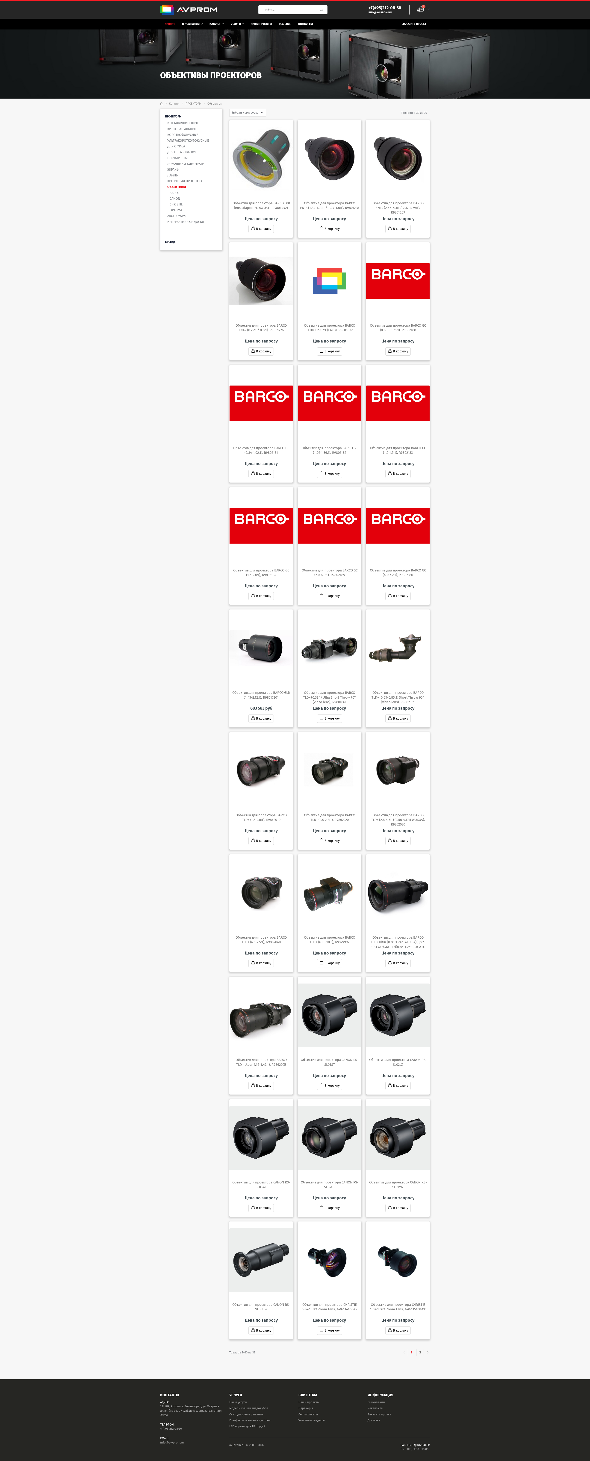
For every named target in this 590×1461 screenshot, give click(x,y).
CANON (175, 199)
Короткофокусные (182, 135)
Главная (169, 24)
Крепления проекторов (186, 181)
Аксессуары (176, 216)
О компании (191, 24)
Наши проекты (261, 24)
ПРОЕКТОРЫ (193, 103)
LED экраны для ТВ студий (247, 1426)
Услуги (236, 24)
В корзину (263, 229)
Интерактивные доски (185, 222)
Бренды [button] (170, 241)
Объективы (176, 187)
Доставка (374, 1420)
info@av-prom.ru (172, 1442)
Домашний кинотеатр (185, 164)
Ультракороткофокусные (188, 141)
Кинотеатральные (181, 129)
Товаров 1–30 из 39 (414, 112)
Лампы (172, 175)
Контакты (305, 24)
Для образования (181, 152)
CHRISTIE (176, 204)
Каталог (215, 24)
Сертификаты (308, 1414)
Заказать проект (414, 24)
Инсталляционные (182, 123)
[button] (423, 9)
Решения (285, 24)
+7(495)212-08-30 (171, 1428)
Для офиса (176, 146)
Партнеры (305, 1408)
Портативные (178, 158)
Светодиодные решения (246, 1414)
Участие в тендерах (311, 1420)
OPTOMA (176, 210)
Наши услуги (238, 1402)
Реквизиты (375, 1408)
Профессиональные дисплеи (250, 1420)
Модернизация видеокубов (248, 1408)
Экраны (173, 170)
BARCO (175, 193)
